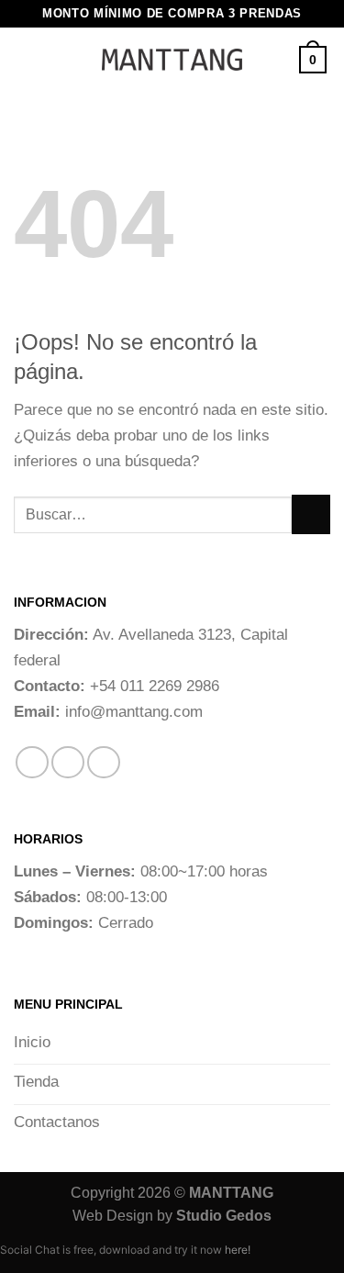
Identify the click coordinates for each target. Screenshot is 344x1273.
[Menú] (53, 60)
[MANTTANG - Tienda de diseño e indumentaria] (172, 60)
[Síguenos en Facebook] (32, 762)
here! (237, 1249)
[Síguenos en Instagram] (67, 762)
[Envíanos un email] (103, 762)
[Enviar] (311, 514)
